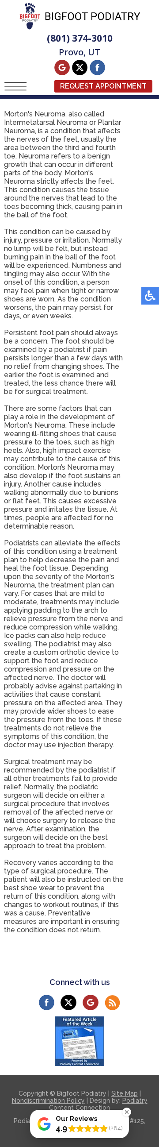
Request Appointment (103, 86)
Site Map (124, 1093)
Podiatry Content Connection (98, 1104)
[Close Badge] (126, 1112)
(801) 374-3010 (80, 38)
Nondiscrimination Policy (48, 1100)
